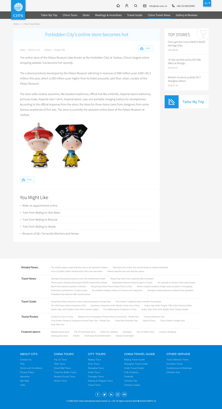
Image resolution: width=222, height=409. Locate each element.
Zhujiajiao (127, 332)
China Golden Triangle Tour (172, 321)
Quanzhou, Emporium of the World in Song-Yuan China (115, 305)
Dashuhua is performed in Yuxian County (69, 290)
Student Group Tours (64, 376)
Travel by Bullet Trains (65, 372)
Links (22, 385)
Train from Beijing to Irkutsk (39, 226)
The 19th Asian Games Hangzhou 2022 (68, 305)
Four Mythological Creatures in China (120, 309)
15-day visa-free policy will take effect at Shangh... (184, 61)
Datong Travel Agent (125, 336)
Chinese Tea (130, 380)
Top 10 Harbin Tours (145, 332)
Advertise (25, 376)
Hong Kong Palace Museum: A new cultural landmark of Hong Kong (81, 302)
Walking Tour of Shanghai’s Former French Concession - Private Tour (108, 317)
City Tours (97, 354)
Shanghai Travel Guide (136, 363)
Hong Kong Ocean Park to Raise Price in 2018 (111, 286)
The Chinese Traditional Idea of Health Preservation (138, 302)
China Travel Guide (139, 354)
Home (16, 24)
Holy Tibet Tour (57, 324)
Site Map (24, 380)
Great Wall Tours (62, 368)
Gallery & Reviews (186, 15)
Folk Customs (131, 372)
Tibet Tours (59, 363)
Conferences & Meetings (179, 368)
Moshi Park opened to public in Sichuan (68, 286)
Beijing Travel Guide (134, 359)
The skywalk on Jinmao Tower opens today (176, 283)
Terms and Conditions (31, 368)
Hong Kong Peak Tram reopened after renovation (132, 279)
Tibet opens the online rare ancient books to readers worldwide (140, 267)
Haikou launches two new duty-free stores (125, 271)
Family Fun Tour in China (62, 317)
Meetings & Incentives (108, 15)
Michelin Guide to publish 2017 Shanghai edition (184, 79)
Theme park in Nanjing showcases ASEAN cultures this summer (79, 283)
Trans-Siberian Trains (177, 359)
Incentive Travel (174, 363)
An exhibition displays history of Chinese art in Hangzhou (117, 290)
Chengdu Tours (96, 376)
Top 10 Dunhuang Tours (84, 332)
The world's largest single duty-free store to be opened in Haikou (79, 267)
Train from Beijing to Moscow (39, 219)
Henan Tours (60, 380)
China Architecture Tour (154, 317)
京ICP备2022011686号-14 (144, 401)
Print (29, 179)
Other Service (178, 354)
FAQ (22, 363)
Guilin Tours (94, 372)
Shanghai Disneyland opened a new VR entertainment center (78, 279)
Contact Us (25, 359)
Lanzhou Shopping (167, 332)
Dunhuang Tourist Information (98, 336)
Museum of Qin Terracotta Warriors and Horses (50, 233)
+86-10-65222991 (185, 6)
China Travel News (159, 15)
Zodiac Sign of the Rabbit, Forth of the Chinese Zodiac (75, 309)
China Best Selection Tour (126, 321)
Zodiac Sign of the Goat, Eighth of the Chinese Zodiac (165, 309)
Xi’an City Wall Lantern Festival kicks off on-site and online (76, 271)
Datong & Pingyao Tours (100, 380)
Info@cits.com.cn (158, 6)
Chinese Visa (173, 372)
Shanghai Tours (96, 368)
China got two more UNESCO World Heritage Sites (186, 43)
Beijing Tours (94, 359)
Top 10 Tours (60, 359)
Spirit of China (149, 321)
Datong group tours (59, 336)
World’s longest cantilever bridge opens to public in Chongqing (164, 286)
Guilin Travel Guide (134, 368)
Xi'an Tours (93, 363)
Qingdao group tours (60, 332)
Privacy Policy (27, 372)
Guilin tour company (109, 332)
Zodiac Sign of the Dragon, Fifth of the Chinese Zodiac (168, 305)
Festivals (128, 376)
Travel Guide (134, 15)
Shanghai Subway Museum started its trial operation (170, 290)
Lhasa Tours (94, 385)
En (206, 3)
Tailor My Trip (49, 15)
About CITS (29, 354)
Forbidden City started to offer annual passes (71, 294)
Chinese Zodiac (132, 385)
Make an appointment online (40, 205)
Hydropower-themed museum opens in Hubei (132, 283)
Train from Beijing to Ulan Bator (41, 212)
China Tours (70, 15)
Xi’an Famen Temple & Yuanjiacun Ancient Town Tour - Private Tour (80, 321)
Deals (86, 15)
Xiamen (76, 336)
